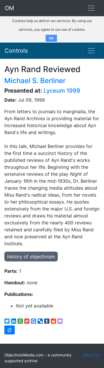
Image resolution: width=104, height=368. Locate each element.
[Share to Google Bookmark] (33, 321)
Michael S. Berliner (35, 80)
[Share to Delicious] (40, 321)
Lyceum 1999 (62, 90)
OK (51, 38)
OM (9, 8)
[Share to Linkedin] (13, 321)
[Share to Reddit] (53, 321)
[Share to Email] (60, 321)
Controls (16, 50)
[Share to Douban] (20, 321)
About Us (91, 355)
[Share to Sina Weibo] (26, 321)
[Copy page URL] (9, 329)
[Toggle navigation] (91, 50)
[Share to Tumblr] (46, 321)
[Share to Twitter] (7, 321)
